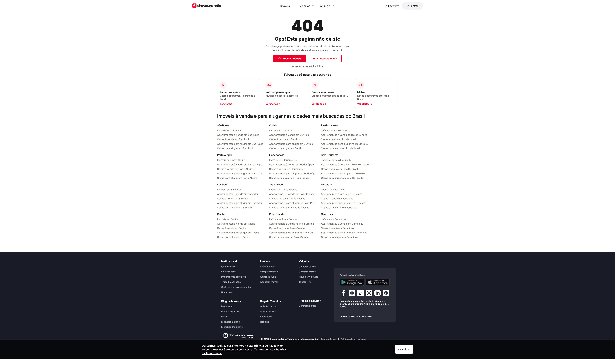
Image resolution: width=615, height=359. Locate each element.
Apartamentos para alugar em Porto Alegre (241, 173)
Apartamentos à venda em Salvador (237, 194)
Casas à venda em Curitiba (284, 139)
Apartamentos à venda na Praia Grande (291, 223)
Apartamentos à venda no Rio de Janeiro (344, 134)
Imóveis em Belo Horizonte (336, 160)
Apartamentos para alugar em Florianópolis (293, 173)
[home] (237, 336)
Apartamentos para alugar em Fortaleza (343, 203)
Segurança (227, 292)
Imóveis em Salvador (229, 189)
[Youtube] (352, 294)
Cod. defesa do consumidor (236, 287)
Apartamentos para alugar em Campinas (344, 232)
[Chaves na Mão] (206, 5)
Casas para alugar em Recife (233, 237)
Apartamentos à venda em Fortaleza (341, 194)
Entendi (402, 349)
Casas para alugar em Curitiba (286, 148)
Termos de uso (329, 339)
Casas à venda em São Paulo (233, 139)
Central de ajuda (307, 305)
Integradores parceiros (233, 277)
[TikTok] (360, 294)
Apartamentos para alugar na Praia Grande (293, 232)
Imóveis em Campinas (333, 219)
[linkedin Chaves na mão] (377, 294)
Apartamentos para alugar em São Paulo (240, 143)
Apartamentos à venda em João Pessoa (292, 194)
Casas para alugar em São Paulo (235, 148)
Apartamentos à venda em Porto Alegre (239, 164)
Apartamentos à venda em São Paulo (238, 134)
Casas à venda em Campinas (337, 228)
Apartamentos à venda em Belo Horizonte (345, 164)
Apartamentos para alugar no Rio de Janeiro (345, 143)
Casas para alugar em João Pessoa (289, 207)
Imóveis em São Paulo (229, 130)
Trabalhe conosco (231, 282)
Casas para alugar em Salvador (235, 207)
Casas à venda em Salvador (233, 198)
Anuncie (325, 6)
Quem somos (228, 266)
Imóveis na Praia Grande (283, 219)
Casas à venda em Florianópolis (287, 168)
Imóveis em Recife (227, 219)
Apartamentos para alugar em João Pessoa (293, 203)
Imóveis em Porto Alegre (231, 160)
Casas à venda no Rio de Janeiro (339, 139)
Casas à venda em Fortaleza (337, 198)
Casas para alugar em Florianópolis (289, 177)
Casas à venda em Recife (231, 228)
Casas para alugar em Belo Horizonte (342, 177)
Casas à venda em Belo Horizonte (340, 168)
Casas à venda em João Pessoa (287, 198)
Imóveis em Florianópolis (283, 160)
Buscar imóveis (291, 58)
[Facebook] (343, 294)
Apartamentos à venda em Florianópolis (292, 164)
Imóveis (285, 6)
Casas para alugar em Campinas (339, 237)
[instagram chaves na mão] (369, 294)
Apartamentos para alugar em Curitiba (291, 143)
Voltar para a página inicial (309, 66)
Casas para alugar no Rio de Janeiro (341, 148)
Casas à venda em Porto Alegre (235, 168)
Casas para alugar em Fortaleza (339, 207)
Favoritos (393, 6)
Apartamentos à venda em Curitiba (289, 134)
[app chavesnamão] (352, 282)
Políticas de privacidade (353, 339)
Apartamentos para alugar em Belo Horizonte (345, 173)
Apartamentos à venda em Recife (236, 223)
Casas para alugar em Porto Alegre (237, 177)
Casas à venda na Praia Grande (287, 228)
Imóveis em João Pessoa (283, 189)
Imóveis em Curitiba (280, 130)
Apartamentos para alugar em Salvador (239, 203)
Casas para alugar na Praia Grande (289, 237)
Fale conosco (228, 271)
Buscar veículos (327, 58)
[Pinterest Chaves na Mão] (386, 294)
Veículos (305, 6)
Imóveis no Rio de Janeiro (335, 130)
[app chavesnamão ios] (378, 282)
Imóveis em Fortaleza (333, 189)
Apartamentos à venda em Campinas (342, 223)
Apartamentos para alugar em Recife (238, 232)
